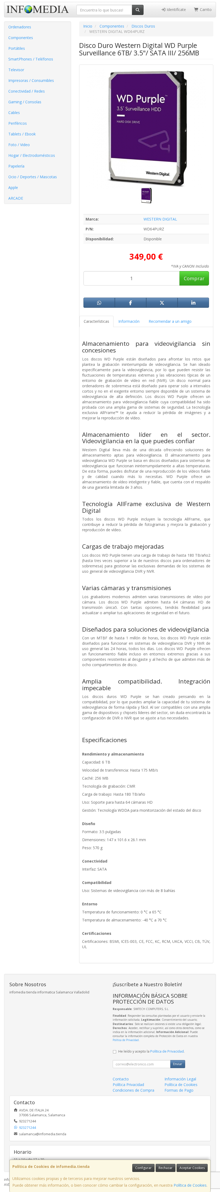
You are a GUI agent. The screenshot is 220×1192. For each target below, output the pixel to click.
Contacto (121, 1078)
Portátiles (16, 48)
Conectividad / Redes (26, 91)
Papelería (16, 166)
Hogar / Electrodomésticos (31, 155)
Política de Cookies (190, 1185)
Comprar (194, 278)
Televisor (16, 69)
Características (96, 321)
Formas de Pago (178, 1090)
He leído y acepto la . (151, 1051)
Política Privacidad (128, 1084)
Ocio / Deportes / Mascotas (32, 176)
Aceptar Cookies (192, 1168)
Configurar (143, 1168)
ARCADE (15, 198)
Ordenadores (19, 26)
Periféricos (17, 123)
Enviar (177, 1064)
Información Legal (180, 1078)
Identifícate (176, 9)
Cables (14, 112)
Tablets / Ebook (22, 133)
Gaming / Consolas (24, 101)
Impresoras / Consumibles (31, 80)
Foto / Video (19, 144)
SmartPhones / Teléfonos (30, 59)
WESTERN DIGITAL (160, 219)
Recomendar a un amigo (170, 321)
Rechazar (166, 1168)
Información (129, 321)
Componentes (20, 37)
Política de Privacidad (126, 1040)
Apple (13, 187)
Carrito (205, 9)
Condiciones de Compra (133, 1090)
